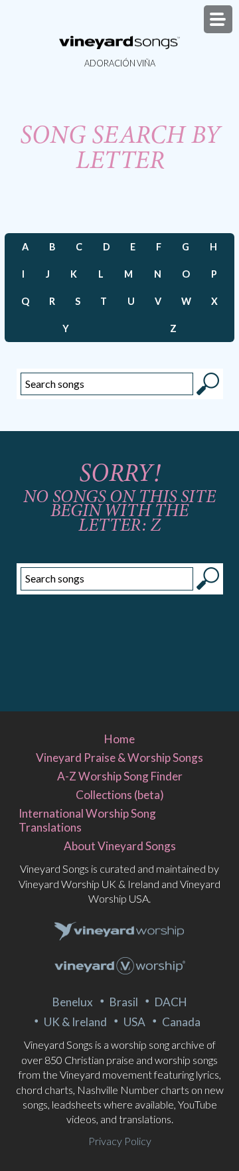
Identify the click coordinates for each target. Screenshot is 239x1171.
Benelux (72, 1002)
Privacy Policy (119, 1140)
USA (134, 1022)
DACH (171, 1002)
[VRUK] (119, 932)
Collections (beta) (120, 795)
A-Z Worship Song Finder (120, 776)
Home (119, 739)
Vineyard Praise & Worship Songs (119, 758)
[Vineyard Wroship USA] (119, 967)
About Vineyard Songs (120, 846)
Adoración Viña (119, 63)
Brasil (124, 1002)
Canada (181, 1022)
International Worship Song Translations (87, 820)
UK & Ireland (75, 1022)
